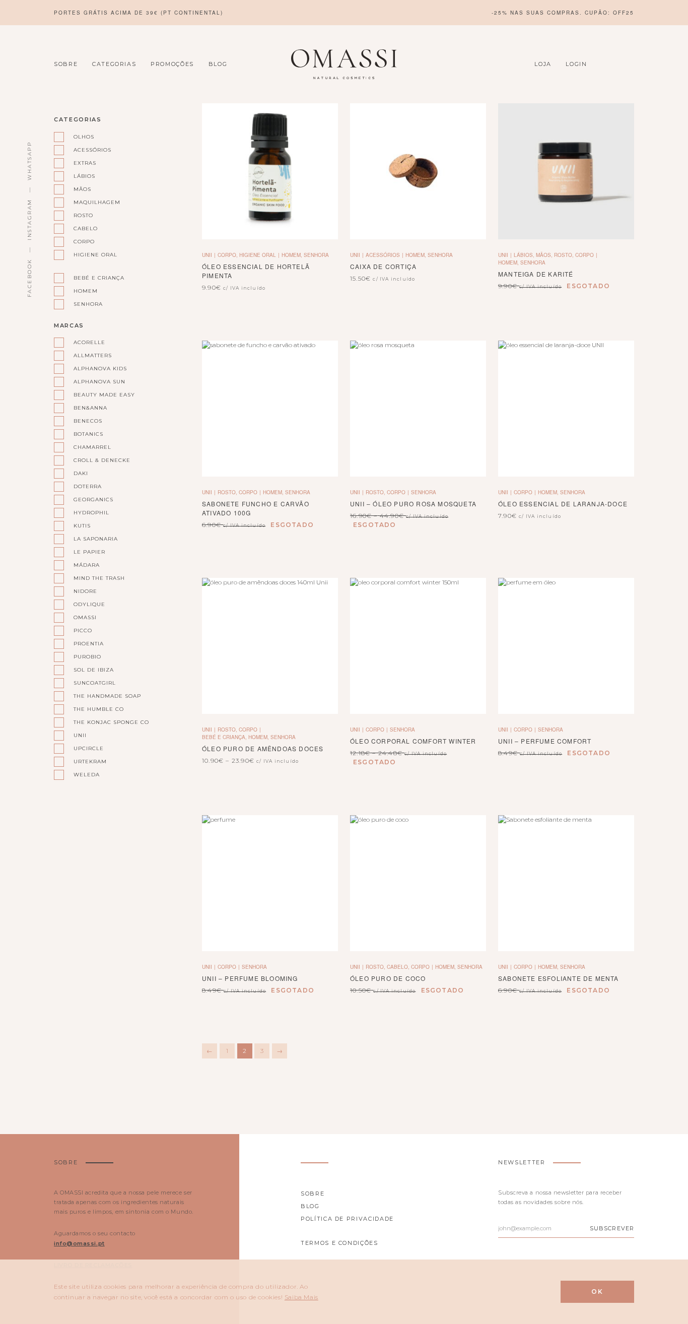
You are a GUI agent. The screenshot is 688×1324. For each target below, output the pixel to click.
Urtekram (90, 761)
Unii (80, 735)
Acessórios (92, 150)
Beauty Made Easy (104, 394)
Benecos (88, 421)
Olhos (84, 137)
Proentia (89, 643)
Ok (597, 1291)
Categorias (114, 64)
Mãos (82, 189)
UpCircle (89, 748)
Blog (218, 64)
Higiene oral (95, 254)
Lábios (84, 176)
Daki (81, 473)
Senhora (88, 304)
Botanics (88, 434)
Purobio (87, 656)
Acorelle (89, 342)
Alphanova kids (100, 368)
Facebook (29, 277)
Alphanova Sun (99, 381)
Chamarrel (92, 447)
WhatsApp (29, 161)
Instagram (29, 219)
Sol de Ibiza (94, 670)
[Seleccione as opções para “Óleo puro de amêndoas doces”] (270, 646)
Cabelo (86, 228)
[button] (270, 171)
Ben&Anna (90, 408)
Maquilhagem (97, 202)
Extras (85, 163)
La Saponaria (96, 539)
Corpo (84, 241)
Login (576, 64)
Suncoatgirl (95, 683)
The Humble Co (99, 709)
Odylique (89, 604)
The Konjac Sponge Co (107, 722)
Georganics (93, 499)
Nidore (85, 591)
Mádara (87, 565)
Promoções (172, 64)
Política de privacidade (347, 1218)
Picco (83, 630)
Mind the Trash (99, 578)
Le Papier (89, 552)
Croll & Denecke (102, 460)
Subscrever (612, 1228)
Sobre (66, 64)
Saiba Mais (301, 1297)
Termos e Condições (339, 1242)
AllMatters (93, 355)
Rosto (83, 215)
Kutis (82, 525)
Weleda (87, 774)
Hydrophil (91, 512)
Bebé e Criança (99, 278)
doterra (88, 486)
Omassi (85, 617)
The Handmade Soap (107, 696)
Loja (543, 64)
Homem (86, 291)
